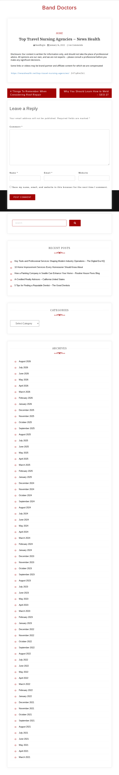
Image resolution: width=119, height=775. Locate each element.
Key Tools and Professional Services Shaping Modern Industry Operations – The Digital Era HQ (60, 261)
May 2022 (23, 672)
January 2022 (25, 696)
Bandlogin (40, 45)
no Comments (76, 45)
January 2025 (25, 477)
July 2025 (23, 440)
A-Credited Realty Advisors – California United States (40, 279)
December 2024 (26, 483)
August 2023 (25, 580)
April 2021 (23, 751)
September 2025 (27, 428)
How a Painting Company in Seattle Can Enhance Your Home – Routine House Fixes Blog (57, 273)
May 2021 (23, 745)
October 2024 (25, 495)
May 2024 (23, 525)
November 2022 (26, 635)
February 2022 (26, 690)
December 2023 (26, 556)
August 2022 (25, 653)
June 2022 (24, 666)
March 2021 (24, 757)
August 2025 (25, 434)
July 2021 (23, 733)
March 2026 (24, 392)
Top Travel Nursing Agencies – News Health (59, 39)
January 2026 (25, 404)
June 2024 (24, 519)
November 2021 (26, 708)
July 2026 (23, 367)
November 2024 (26, 489)
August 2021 (25, 726)
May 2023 (23, 599)
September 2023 (27, 574)
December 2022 (26, 629)
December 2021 (26, 702)
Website (83, 173)
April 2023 (23, 605)
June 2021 (24, 739)
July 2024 (23, 513)
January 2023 (25, 623)
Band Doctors (59, 8)
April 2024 (23, 532)
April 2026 (23, 385)
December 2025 (26, 410)
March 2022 (24, 684)
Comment (16, 127)
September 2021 (27, 720)
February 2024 (26, 544)
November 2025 (26, 416)
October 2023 (25, 568)
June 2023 (24, 592)
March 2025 (24, 465)
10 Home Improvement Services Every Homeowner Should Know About (49, 267)
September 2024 (27, 501)
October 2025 (25, 422)
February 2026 (26, 398)
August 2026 (25, 361)
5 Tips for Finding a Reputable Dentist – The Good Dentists (42, 285)
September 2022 (27, 647)
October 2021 (25, 714)
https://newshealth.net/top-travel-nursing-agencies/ (40, 73)
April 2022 (23, 678)
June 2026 (24, 373)
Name (14, 173)
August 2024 (25, 507)
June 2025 (24, 446)
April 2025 (23, 459)
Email (48, 173)
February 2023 (26, 617)
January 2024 (25, 550)
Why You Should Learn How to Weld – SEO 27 (86, 93)
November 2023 (26, 562)
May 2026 (23, 379)
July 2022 (23, 659)
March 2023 (24, 611)
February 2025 (26, 471)
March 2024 (24, 538)
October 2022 (25, 641)
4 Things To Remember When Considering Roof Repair (28, 93)
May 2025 (23, 452)
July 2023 (23, 586)
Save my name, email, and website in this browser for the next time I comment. (60, 187)
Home (59, 33)
